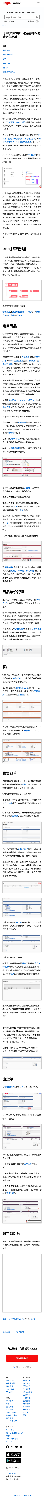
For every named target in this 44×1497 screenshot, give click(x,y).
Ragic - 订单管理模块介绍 (13, 1319)
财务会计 (26, 1403)
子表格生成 (36, 629)
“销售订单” (9, 567)
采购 (24, 122)
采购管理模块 (17, 360)
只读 (6, 523)
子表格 (27, 488)
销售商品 (6, 50)
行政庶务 (26, 1409)
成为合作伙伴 (11, 1412)
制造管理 (26, 1389)
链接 (20, 849)
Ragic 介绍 (10, 1430)
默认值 (15, 816)
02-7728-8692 (12, 1473)
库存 (18, 122)
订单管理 (10, 122)
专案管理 (26, 1398)
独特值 (11, 433)
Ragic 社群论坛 (12, 1438)
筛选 (12, 974)
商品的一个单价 (17, 570)
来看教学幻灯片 (9, 72)
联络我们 (9, 1441)
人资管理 (26, 1395)
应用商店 (32, 155)
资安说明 (9, 1386)
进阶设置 (6, 407)
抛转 (24, 784)
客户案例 (9, 1409)
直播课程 (9, 1406)
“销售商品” (19, 629)
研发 (25, 1415)
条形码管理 (27, 1392)
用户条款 (16, 1495)
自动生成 (22, 422)
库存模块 (25, 357)
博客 (8, 1436)
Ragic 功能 (10, 1389)
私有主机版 (10, 1383)
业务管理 (26, 1380)
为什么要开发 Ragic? (14, 1433)
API (7, 1404)
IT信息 (25, 1412)
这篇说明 (10, 1193)
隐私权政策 (26, 1495)
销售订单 (6, 63)
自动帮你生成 (22, 687)
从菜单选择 (15, 448)
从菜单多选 (15, 438)
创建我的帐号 (22, 1358)
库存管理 (26, 1383)
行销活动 (26, 1401)
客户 (4, 59)
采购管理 (26, 1386)
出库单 (20, 315)
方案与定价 (10, 1380)
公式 (16, 506)
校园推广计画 (11, 1415)
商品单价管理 (8, 55)
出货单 (5, 68)
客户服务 (26, 1406)
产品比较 (9, 1392)
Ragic (32, 1319)
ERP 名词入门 (11, 1421)
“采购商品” (31, 360)
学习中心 (9, 1401)
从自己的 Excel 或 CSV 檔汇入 (21, 400)
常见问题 (9, 1418)
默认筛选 (30, 570)
